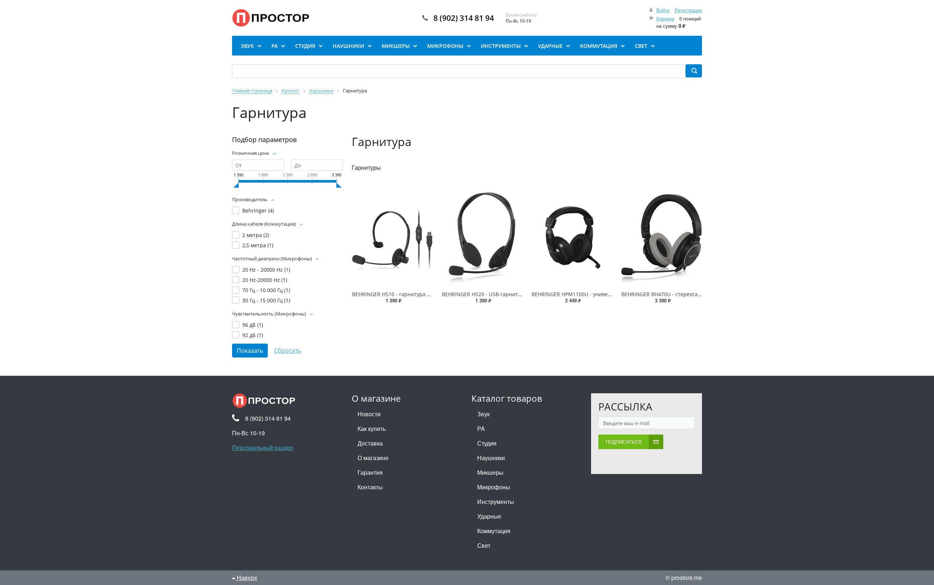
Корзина (665, 18)
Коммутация (493, 531)
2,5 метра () (257, 245)
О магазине (373, 458)
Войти (662, 10)
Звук (483, 414)
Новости (369, 414)
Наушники (491, 458)
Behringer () (258, 210)
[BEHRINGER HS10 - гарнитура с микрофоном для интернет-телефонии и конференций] (392, 239)
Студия (487, 443)
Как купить (372, 428)
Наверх (246, 577)
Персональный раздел (262, 447)
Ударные (489, 516)
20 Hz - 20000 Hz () (266, 269)
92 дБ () (252, 335)
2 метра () (255, 235)
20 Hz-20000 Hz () (264, 279)
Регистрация (688, 10)
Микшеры (490, 472)
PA (481, 428)
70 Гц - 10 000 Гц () (266, 290)
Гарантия (370, 472)
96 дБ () (252, 324)
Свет (483, 545)
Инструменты (495, 501)
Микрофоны (493, 487)
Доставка (370, 443)
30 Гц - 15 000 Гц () (266, 300)
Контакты (370, 487)
